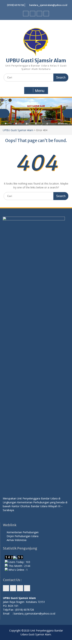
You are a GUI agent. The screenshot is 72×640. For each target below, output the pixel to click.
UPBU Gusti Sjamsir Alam (36, 60)
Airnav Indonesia (16, 540)
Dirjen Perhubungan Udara (22, 536)
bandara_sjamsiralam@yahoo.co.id (48, 5)
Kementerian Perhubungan (23, 532)
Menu (39, 91)
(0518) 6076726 (15, 5)
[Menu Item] (25, 13)
